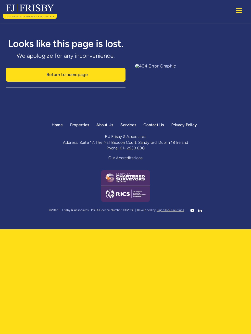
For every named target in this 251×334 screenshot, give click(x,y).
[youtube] (191, 210)
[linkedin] (199, 210)
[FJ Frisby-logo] (30, 4)
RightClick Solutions (170, 210)
